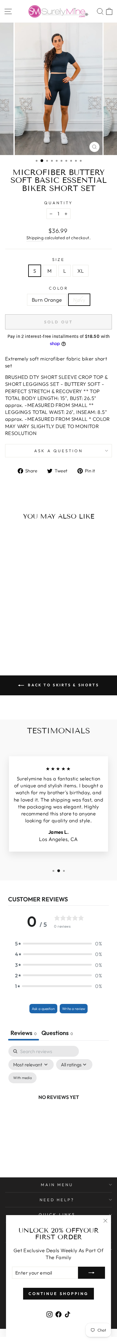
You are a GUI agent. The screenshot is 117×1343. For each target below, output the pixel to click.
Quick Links (57, 1214)
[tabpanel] (58, 1104)
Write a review (73, 1008)
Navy (79, 300)
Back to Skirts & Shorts (62, 685)
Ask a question (58, 450)
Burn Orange (47, 300)
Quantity (58, 202)
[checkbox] (22, 1077)
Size (58, 259)
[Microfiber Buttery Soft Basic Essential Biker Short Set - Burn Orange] (22, 639)
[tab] (57, 1033)
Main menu (57, 1184)
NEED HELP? (57, 1199)
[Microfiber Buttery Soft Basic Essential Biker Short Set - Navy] (29, 639)
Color (58, 288)
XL (80, 271)
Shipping (35, 237)
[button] (58, 943)
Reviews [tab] (23, 1033)
